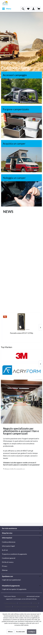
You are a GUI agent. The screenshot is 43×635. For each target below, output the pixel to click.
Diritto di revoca (7, 562)
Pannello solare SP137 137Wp (21, 333)
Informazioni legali (8, 546)
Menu (8, 9)
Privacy (4, 566)
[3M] (21, 356)
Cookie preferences (8, 542)
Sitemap (4, 570)
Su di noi (5, 550)
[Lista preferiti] (28, 9)
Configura (31, 631)
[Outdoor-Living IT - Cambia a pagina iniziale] (5, 3)
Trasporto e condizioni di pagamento (14, 554)
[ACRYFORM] (21, 370)
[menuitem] (6, 9)
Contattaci (8, 606)
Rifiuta (10, 631)
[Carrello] (38, 9)
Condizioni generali (8, 558)
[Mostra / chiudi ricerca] (23, 9)
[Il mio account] (33, 9)
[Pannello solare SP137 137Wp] (21, 321)
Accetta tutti (20, 631)
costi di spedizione (21, 596)
